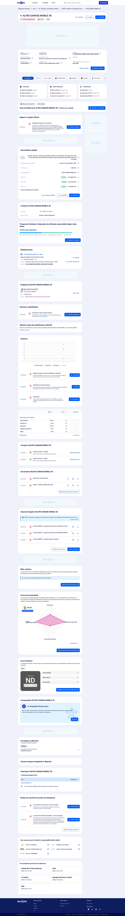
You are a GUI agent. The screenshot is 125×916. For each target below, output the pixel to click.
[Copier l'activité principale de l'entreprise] (78, 157)
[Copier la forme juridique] (61, 62)
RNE (77, 63)
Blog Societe (89, 903)
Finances (85, 78)
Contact (49, 78)
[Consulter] (73, 479)
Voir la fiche (76, 293)
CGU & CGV (74, 914)
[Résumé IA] (68, 479)
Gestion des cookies (82, 914)
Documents (97, 78)
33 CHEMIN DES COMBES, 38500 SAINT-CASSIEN (86, 54)
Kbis (40, 78)
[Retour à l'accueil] (22, 901)
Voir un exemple (41, 131)
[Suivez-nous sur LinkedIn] (88, 909)
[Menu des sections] (19, 78)
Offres (53, 2)
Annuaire (35, 908)
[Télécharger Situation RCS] (78, 177)
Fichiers (35, 906)
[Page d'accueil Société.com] (21, 2)
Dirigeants (74, 78)
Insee (74, 63)
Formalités (45, 2)
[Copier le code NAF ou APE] (69, 58)
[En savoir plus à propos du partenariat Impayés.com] (79, 845)
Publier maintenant (74, 549)
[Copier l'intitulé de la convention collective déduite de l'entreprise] (78, 163)
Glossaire (62, 906)
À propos (68, 914)
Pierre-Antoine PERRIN (31, 786)
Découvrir (74, 719)
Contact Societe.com (65, 903)
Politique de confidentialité (93, 914)
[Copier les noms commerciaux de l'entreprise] (78, 172)
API (34, 910)
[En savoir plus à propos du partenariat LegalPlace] (48, 845)
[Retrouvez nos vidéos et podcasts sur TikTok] (100, 909)
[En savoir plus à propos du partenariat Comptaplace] (48, 853)
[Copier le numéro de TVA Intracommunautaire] (30, 62)
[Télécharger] (78, 479)
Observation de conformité (30, 289)
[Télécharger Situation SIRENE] (78, 181)
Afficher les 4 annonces (58, 549)
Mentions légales (84, 68)
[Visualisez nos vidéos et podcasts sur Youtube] (96, 909)
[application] (50, 352)
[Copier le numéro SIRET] (32, 58)
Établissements (61, 78)
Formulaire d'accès (25, 330)
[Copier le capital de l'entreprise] (78, 167)
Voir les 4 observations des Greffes (29, 189)
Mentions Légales (104, 914)
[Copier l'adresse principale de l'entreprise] (100, 53)
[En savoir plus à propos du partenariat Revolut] (48, 849)
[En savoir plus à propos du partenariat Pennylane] (79, 849)
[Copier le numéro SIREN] (28, 53)
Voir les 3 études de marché (71, 829)
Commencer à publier (74, 519)
